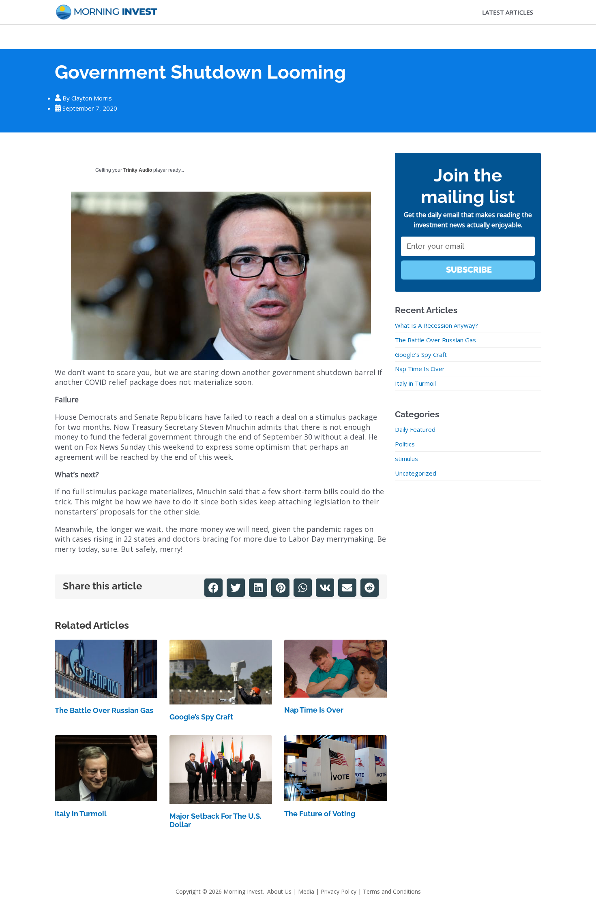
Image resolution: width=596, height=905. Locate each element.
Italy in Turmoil (81, 813)
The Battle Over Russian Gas (104, 710)
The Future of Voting (319, 813)
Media (306, 891)
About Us (279, 891)
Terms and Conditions (392, 891)
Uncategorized (415, 473)
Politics (405, 444)
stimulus (406, 459)
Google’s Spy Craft (201, 717)
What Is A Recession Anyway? (436, 325)
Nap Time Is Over (313, 710)
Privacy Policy (338, 891)
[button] (213, 587)
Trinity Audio (137, 170)
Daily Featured (415, 429)
